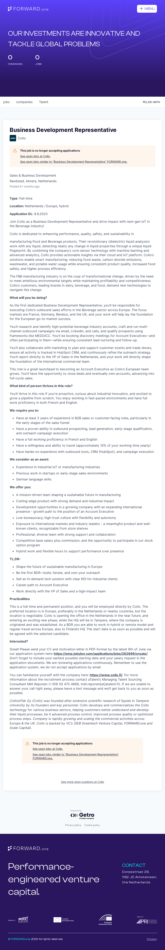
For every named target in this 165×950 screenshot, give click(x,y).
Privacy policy (73, 825)
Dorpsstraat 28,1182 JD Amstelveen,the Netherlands (139, 877)
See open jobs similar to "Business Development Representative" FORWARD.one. (73, 161)
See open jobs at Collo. (35, 156)
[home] (28, 8)
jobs (6, 102)
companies (24, 102)
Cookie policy (92, 825)
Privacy (152, 939)
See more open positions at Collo (82, 781)
